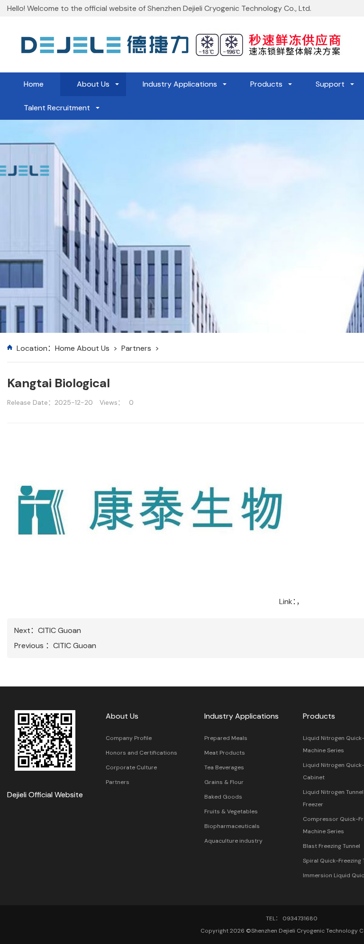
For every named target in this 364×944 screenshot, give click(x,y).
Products (266, 84)
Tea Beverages (224, 767)
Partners (136, 348)
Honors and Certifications (141, 753)
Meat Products (224, 753)
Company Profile (129, 738)
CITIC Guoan (59, 630)
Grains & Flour (224, 782)
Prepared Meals (225, 738)
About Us (93, 84)
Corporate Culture (131, 767)
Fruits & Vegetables (231, 811)
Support (330, 84)
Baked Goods (223, 797)
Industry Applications (180, 84)
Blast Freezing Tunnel (331, 846)
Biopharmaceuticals (232, 826)
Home (34, 84)
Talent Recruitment (57, 108)
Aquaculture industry (233, 841)
